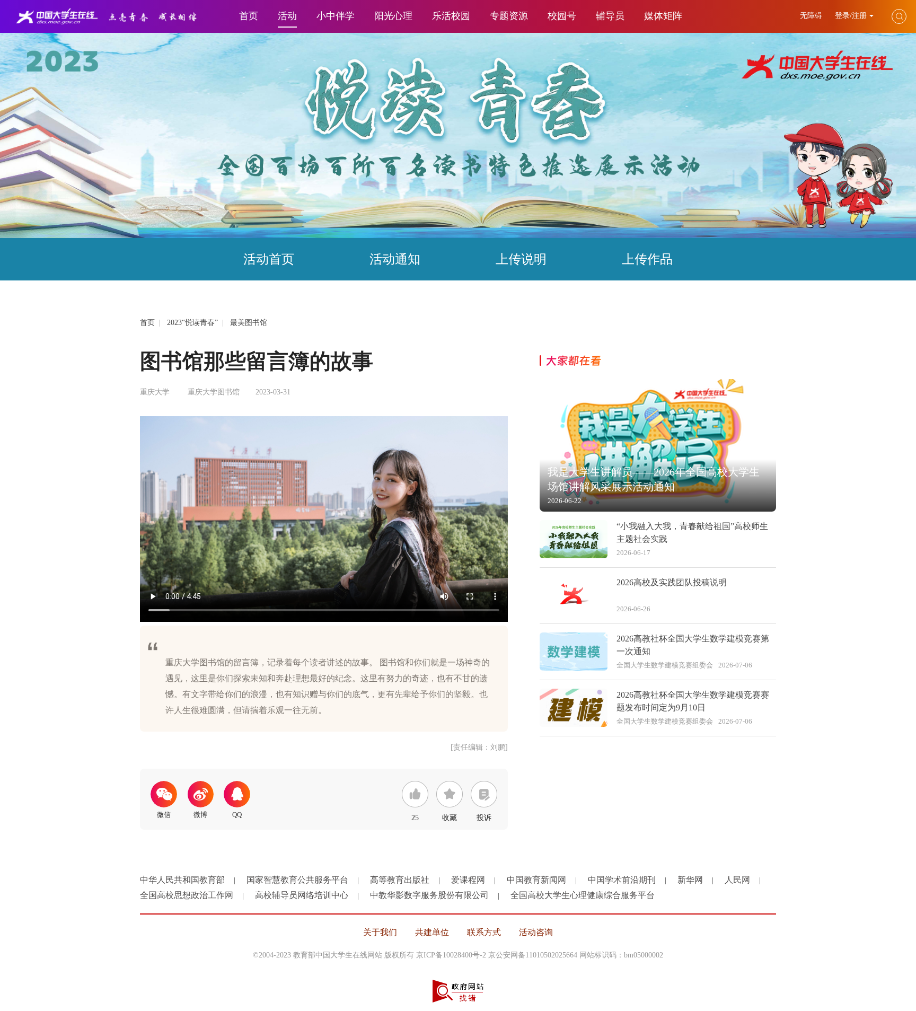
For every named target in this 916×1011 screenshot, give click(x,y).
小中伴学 (335, 16)
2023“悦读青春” (192, 323)
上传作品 (647, 259)
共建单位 (432, 932)
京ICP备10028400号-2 (451, 955)
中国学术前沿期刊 (622, 880)
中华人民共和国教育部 (182, 880)
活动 (287, 16)
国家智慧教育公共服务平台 (297, 880)
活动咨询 (536, 932)
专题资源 (509, 16)
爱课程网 (468, 880)
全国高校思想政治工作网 (186, 895)
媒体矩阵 (663, 16)
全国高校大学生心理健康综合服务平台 (582, 895)
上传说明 (521, 259)
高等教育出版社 (399, 880)
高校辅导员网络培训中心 (301, 895)
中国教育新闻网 (536, 880)
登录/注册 (851, 16)
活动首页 (268, 259)
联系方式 (484, 932)
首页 (248, 16)
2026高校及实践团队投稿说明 (671, 582)
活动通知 (394, 259)
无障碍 (812, 16)
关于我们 (380, 932)
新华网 (690, 880)
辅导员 (610, 16)
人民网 (737, 880)
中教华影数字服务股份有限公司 (429, 895)
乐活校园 (451, 16)
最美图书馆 (248, 323)
